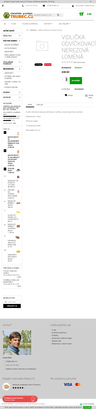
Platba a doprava (30, 24)
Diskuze (40, 105)
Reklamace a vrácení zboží (62, 344)
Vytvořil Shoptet (88, 404)
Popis (30, 105)
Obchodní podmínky (59, 333)
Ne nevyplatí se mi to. (11, 118)
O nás (13, 24)
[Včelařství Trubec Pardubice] (18, 15)
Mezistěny (9, 52)
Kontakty (48, 24)
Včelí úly (7, 36)
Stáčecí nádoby (11, 87)
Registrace (90, 6)
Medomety (9, 73)
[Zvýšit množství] (66, 78)
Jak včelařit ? (64, 24)
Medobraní (8, 69)
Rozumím (87, 407)
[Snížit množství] (66, 80)
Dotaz (70, 95)
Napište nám (56, 341)
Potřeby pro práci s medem (12, 77)
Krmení (6, 92)
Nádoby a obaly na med (13, 83)
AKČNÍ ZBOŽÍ (8, 31)
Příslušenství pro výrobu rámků (12, 56)
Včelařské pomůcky (8, 63)
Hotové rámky (11, 48)
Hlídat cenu (90, 96)
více (19, 277)
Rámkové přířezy (12, 45)
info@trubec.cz (11, 361)
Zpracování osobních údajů (62, 338)
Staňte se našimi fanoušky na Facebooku (21, 369)
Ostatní (6, 97)
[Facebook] (3, 6)
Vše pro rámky (10, 41)
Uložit (49, 64)
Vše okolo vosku (11, 268)
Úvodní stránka (5, 24)
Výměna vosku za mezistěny (11, 281)
